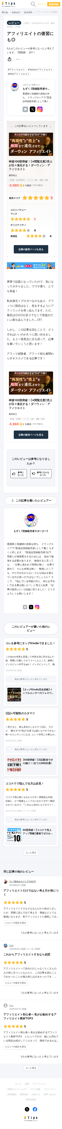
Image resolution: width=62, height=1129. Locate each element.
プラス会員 (35, 1089)
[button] (9, 59)
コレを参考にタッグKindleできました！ (30, 643)
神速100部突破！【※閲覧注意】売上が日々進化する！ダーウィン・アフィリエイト (30, 165)
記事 (27, 1083)
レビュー (16, 12)
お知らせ (36, 1094)
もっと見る (31, 852)
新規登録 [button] (54, 4)
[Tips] (9, 4)
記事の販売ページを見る (31, 249)
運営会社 (24, 1094)
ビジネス (28, 12)
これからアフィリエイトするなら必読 (26, 954)
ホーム (5, 12)
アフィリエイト (39, 1083)
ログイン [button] (42, 4)
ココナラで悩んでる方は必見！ (25, 783)
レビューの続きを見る (15, 923)
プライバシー (50, 1089)
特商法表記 (31, 1099)
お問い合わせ (49, 1094)
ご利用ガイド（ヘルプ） (16, 1089)
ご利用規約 (11, 1094)
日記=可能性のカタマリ (20, 713)
